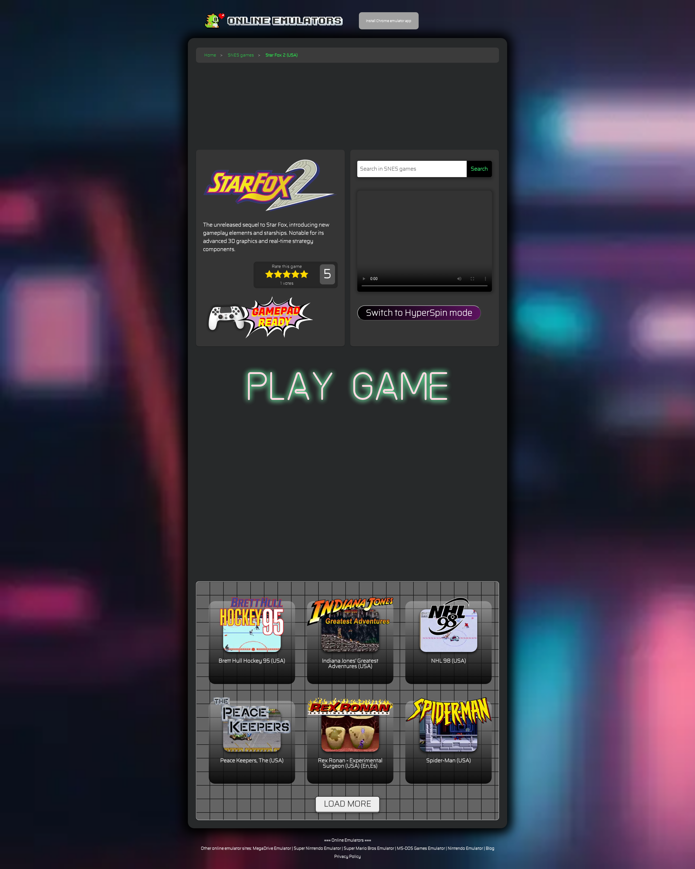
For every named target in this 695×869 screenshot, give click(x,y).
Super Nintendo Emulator (317, 848)
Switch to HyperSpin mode (419, 313)
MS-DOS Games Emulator (421, 848)
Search (479, 169)
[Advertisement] (347, 103)
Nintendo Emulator (465, 848)
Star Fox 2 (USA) (282, 55)
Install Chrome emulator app (388, 21)
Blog (490, 848)
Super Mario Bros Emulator (369, 848)
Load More (347, 804)
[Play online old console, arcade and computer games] (265, 20)
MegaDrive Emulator (272, 848)
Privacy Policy (347, 857)
